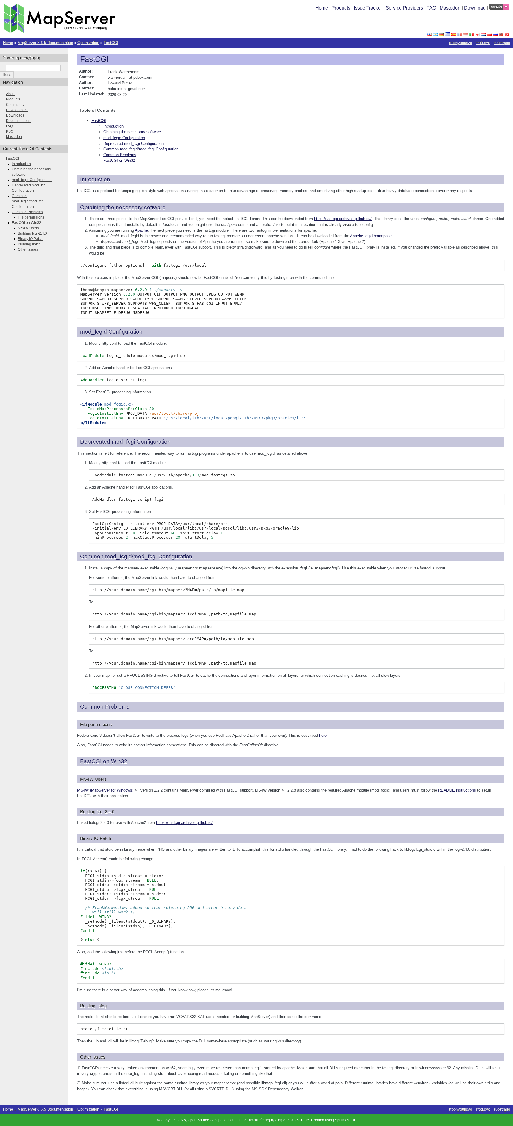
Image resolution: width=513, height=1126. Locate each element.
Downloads (15, 115)
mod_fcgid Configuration (124, 138)
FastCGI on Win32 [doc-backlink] (103, 761)
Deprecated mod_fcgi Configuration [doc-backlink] (125, 442)
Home (321, 7)
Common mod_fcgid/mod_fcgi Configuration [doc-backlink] (136, 556)
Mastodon (450, 7)
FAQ (431, 7)
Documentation (18, 121)
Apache (141, 230)
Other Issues (28, 249)
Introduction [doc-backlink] (95, 179)
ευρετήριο (502, 42)
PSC (9, 131)
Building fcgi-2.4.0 (32, 233)
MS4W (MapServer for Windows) (105, 790)
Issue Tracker (368, 7)
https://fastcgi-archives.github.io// (343, 218)
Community (15, 105)
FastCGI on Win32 (119, 160)
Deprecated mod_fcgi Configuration (133, 143)
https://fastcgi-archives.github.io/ (184, 822)
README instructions (457, 790)
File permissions (31, 217)
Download (475, 7)
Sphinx (340, 1120)
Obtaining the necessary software (132, 132)
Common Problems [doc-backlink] (104, 706)
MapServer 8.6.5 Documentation (45, 42)
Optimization (88, 42)
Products (341, 7)
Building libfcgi (30, 244)
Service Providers (404, 7)
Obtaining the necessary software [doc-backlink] (123, 207)
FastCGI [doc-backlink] (94, 59)
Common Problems (119, 155)
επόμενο (483, 42)
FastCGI (111, 42)
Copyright (169, 1120)
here (323, 735)
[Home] (59, 31)
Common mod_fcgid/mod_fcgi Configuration (140, 149)
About (10, 94)
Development (17, 110)
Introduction (113, 126)
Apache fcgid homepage (371, 236)
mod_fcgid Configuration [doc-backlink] (111, 332)
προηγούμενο (460, 42)
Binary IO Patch (30, 239)
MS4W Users (28, 228)
